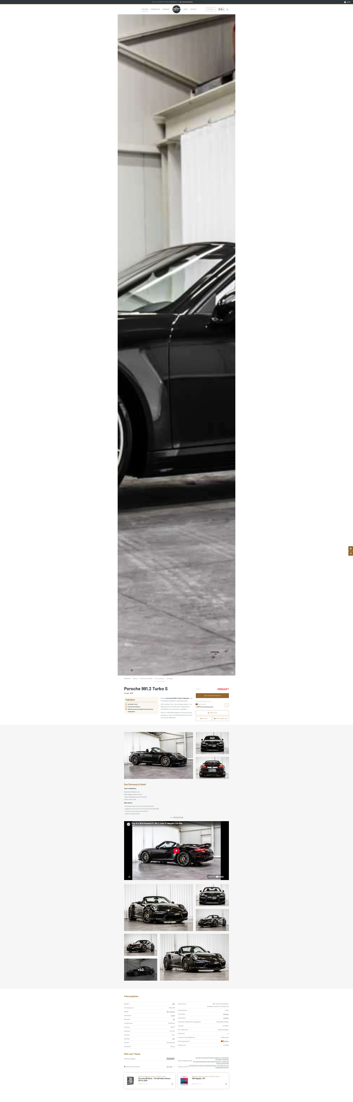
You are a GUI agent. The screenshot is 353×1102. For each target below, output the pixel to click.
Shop (186, 9)
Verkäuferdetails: (204, 701)
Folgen (210, 9)
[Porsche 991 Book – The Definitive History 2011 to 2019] (149, 1081)
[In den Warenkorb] (172, 1083)
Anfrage (169, 678)
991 (174, 1019)
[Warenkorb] (227, 9)
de (221, 9)
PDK (173, 1039)
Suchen (145, 9)
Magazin (166, 9)
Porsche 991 (170, 1058)
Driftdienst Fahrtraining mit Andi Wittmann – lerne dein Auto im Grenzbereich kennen (209, 1066)
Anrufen (213, 713)
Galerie (135, 678)
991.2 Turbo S (171, 1011)
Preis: (198, 689)
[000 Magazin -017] (203, 1081)
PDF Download (221, 718)
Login (349, 2)
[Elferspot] (176, 9)
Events (193, 9)
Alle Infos (169, 1066)
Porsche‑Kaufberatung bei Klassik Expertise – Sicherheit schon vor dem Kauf (211, 1062)
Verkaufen (155, 9)
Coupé (173, 1015)
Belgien (226, 1041)
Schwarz (226, 1014)
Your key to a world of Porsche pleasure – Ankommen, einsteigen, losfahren (212, 1058)
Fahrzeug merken (213, 695)
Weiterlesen (178, 817)
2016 (173, 1004)
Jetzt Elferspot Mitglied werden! (172, 2)
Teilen (204, 718)
